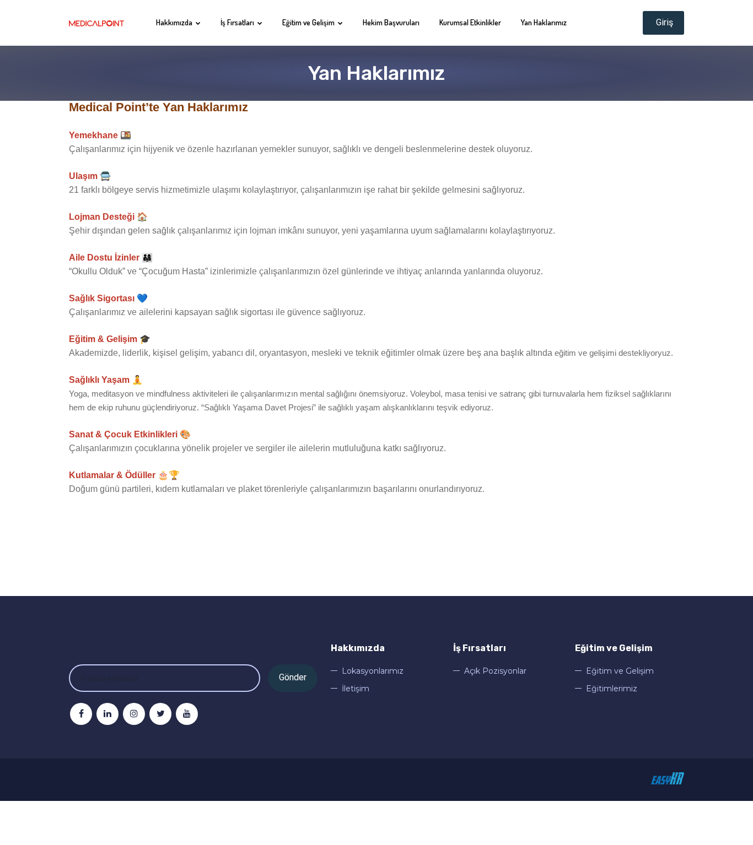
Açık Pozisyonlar (495, 671)
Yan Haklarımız (544, 22)
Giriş (663, 22)
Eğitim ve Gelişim (309, 22)
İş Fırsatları (238, 22)
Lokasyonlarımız (373, 671)
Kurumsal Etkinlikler (470, 22)
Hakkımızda (175, 22)
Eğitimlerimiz (611, 689)
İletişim (355, 689)
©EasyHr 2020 (667, 778)
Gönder (292, 677)
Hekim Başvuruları (391, 22)
